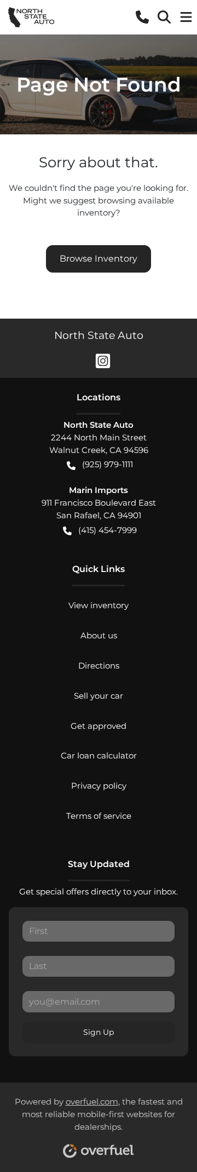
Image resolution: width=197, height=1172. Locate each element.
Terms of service (98, 816)
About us (98, 635)
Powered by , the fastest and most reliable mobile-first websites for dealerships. (99, 1114)
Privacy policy (98, 785)
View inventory (98, 605)
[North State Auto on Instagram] (98, 359)
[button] (142, 17)
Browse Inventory (98, 258)
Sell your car (98, 695)
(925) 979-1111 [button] (107, 464)
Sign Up (98, 1032)
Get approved (98, 726)
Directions (98, 665)
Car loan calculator (99, 755)
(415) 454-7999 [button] (107, 530)
